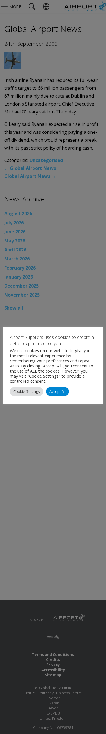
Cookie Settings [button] (26, 391)
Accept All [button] (57, 391)
